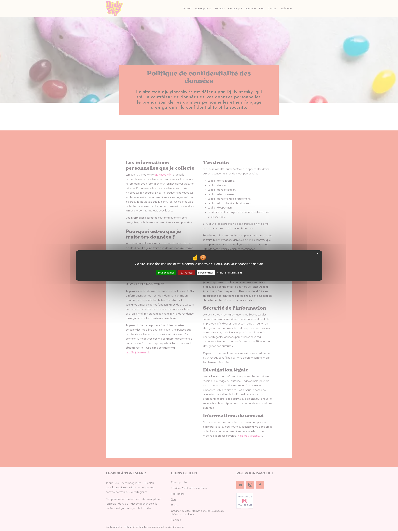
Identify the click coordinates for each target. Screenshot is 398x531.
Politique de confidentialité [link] (229, 272)
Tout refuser (186, 272)
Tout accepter (166, 272)
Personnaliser (205, 272)
